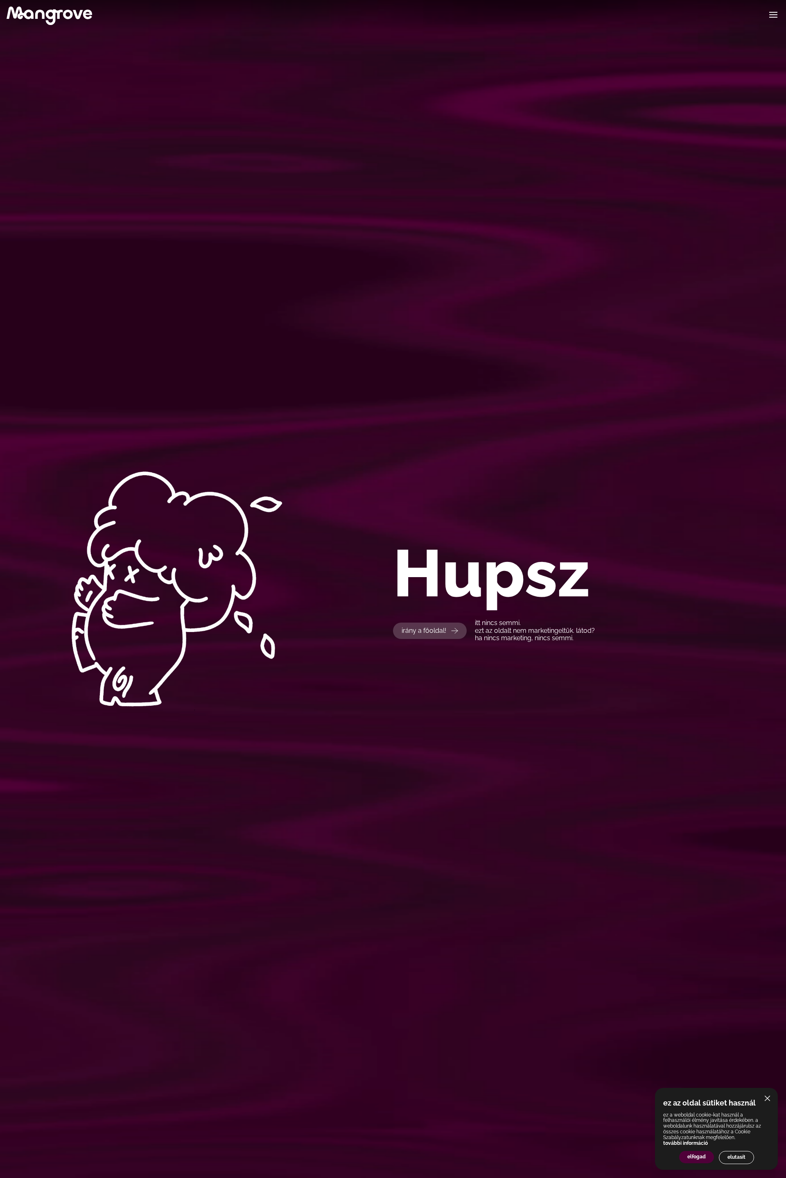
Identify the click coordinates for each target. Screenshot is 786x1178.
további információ (685, 1143)
